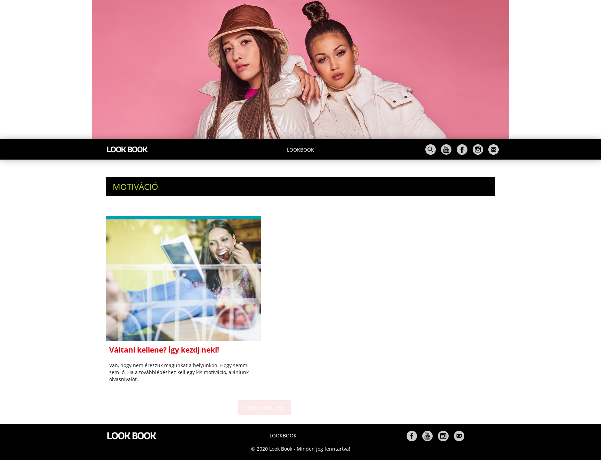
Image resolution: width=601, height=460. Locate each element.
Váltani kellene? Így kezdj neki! (164, 350)
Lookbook (300, 149)
